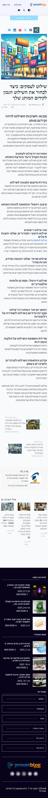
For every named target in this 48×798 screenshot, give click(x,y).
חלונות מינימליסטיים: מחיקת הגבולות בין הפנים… (16, 659)
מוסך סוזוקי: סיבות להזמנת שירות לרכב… (17, 676)
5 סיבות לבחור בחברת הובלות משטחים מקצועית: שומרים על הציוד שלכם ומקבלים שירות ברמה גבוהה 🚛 (24, 525)
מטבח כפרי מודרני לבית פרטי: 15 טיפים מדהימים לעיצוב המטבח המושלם (41, 521)
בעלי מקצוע (24, 18)
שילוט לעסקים (40, 240)
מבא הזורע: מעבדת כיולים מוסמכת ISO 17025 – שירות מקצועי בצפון (7, 520)
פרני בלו (32, 104)
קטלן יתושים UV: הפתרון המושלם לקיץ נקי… (18, 586)
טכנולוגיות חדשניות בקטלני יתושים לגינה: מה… (17, 602)
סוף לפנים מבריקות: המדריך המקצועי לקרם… (17, 620)
